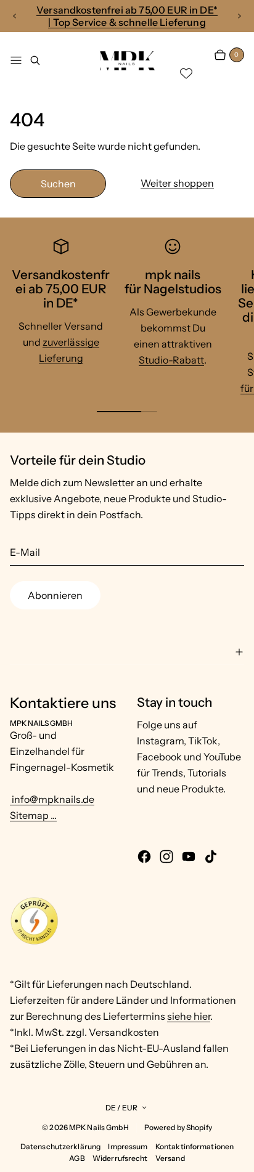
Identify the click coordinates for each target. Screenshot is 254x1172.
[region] (127, 16)
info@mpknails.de (52, 799)
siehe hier (188, 1016)
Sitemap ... (33, 815)
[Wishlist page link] (186, 73)
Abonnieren (55, 595)
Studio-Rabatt (171, 360)
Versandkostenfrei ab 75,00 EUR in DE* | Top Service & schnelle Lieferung (127, 16)
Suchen (58, 183)
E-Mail (25, 552)
